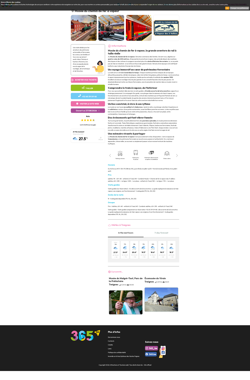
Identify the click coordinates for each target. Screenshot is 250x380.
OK (227, 8)
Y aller (89, 88)
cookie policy (223, 4)
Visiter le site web (89, 104)
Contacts (111, 341)
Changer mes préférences (239, 8)
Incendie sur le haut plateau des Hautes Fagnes (123, 356)
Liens (109, 349)
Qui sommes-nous (114, 337)
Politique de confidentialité (117, 352)
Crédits (110, 345)
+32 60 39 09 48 (89, 96)
